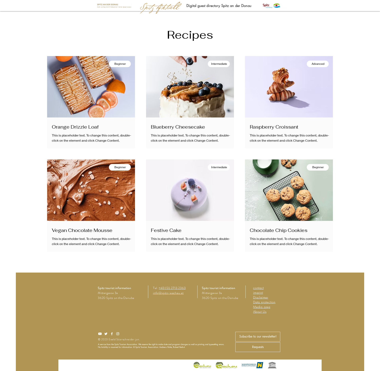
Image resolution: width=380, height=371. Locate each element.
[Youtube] (100, 334)
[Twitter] (106, 334)
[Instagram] (118, 334)
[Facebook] (112, 334)
